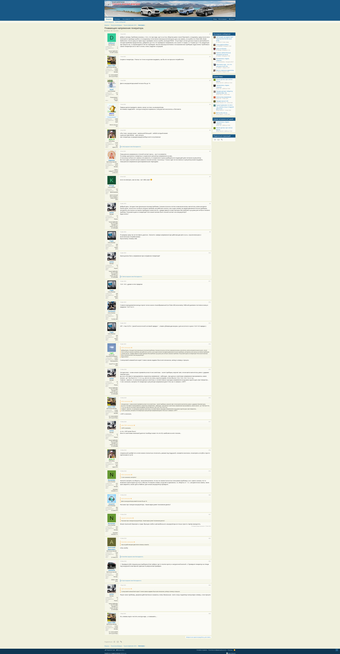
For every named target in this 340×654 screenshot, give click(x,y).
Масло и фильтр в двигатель (225, 70)
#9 (210, 232)
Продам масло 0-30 (222, 101)
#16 (210, 398)
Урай (116, 122)
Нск (117, 556)
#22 (210, 538)
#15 (210, 369)
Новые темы (218, 77)
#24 (210, 585)
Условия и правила (202, 650)
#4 (210, 104)
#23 (210, 561)
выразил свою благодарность (131, 146)
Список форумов (109, 22)
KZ (117, 317)
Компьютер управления (223, 97)
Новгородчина (114, 361)
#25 (210, 613)
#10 (210, 253)
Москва (116, 72)
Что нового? (126, 19)
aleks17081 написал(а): (127, 425)
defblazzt (108, 31)
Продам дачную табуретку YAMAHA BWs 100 (224, 92)
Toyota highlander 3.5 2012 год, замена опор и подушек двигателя (225, 107)
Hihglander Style (110, 650)
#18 (210, 450)
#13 (210, 323)
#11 (210, 281)
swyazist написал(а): (126, 518)
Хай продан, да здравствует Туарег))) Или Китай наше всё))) (224, 38)
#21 (210, 514)
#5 (210, 130)
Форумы (109, 19)
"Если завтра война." (222, 44)
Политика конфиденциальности (217, 650)
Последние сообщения (221, 34)
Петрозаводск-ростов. (114, 98)
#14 (210, 344)
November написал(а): (127, 542)
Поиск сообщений (120, 22)
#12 (210, 302)
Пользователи (138, 19)
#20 (210, 495)
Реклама (117, 19)
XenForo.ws (123, 653)
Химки (116, 247)
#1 (210, 34)
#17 (210, 421)
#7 (210, 176)
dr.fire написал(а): (126, 347)
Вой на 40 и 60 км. (221, 113)
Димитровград (114, 192)
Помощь (230, 650)
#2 (210, 56)
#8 (210, 203)
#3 (210, 80)
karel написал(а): (125, 498)
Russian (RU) (120, 650)
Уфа (117, 146)
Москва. (116, 576)
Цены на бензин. (221, 49)
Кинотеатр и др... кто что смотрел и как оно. (224, 65)
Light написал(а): (125, 589)
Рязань (116, 219)
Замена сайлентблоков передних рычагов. (223, 53)
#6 (210, 151)
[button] (131, 19)
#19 (210, 471)
